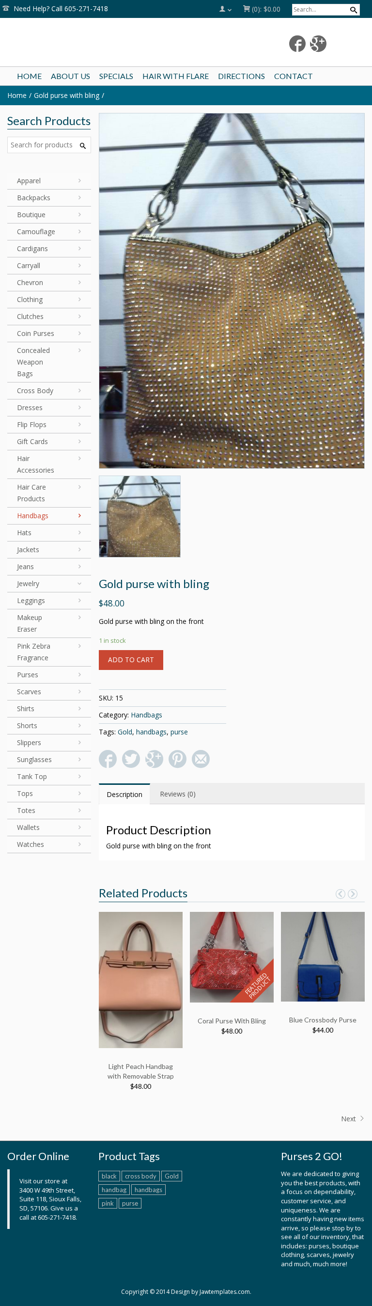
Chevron (30, 282)
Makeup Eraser (29, 623)
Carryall (28, 265)
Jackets (28, 549)
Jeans (25, 566)
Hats (24, 532)
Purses (27, 674)
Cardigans (32, 248)
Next (349, 1118)
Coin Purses (35, 333)
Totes (26, 810)
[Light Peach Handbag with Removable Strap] (141, 979)
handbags (151, 731)
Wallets (28, 827)
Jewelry (28, 583)
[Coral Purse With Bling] (232, 956)
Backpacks (33, 197)
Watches (30, 844)
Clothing (30, 299)
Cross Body (35, 390)
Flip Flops (31, 424)
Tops (25, 793)
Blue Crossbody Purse (322, 1020)
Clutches (30, 316)
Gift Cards (32, 441)
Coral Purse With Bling (232, 1021)
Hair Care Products (31, 492)
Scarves (29, 691)
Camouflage (36, 231)
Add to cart (131, 659)
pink (108, 1203)
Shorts (27, 725)
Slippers (29, 742)
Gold (125, 731)
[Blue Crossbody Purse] (323, 955)
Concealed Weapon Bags (33, 362)
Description (124, 794)
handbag (114, 1190)
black (109, 1176)
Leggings (31, 600)
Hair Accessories (35, 464)
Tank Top (32, 776)
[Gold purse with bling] (232, 291)
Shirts (25, 708)
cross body (140, 1176)
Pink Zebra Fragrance (33, 651)
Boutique (31, 214)
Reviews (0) (178, 793)
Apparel (29, 180)
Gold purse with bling (66, 95)
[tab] (124, 793)
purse (179, 731)
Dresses (30, 407)
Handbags (146, 714)
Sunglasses (34, 759)
